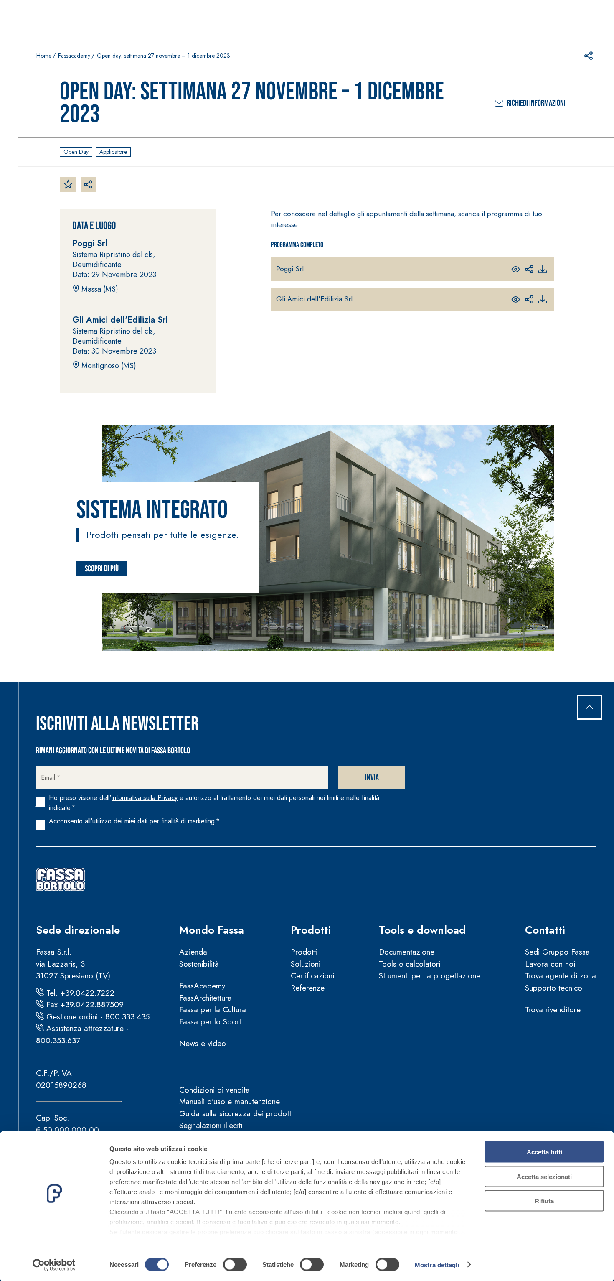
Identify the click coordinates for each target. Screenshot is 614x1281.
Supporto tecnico (553, 987)
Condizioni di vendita (214, 1089)
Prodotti (311, 929)
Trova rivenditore (553, 1009)
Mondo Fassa (211, 929)
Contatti (545, 929)
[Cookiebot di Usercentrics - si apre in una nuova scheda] (54, 1264)
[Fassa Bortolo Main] (60, 879)
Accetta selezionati (544, 1176)
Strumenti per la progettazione (429, 975)
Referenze (308, 987)
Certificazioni (312, 975)
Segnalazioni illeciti (210, 1125)
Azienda (193, 952)
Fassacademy (74, 56)
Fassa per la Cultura (212, 1009)
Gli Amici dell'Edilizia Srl (314, 299)
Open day (76, 152)
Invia (372, 778)
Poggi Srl (290, 269)
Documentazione (406, 952)
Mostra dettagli (437, 1264)
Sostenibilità (199, 964)
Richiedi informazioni (536, 103)
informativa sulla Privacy (145, 797)
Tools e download (422, 929)
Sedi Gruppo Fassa (557, 952)
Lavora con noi (550, 964)
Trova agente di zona (560, 975)
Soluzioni (305, 964)
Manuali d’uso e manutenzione (229, 1101)
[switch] (235, 1264)
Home (43, 56)
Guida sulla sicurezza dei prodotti (236, 1113)
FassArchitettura (205, 997)
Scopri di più (102, 569)
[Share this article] (588, 55)
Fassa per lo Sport (210, 1021)
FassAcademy (202, 985)
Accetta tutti (544, 1152)
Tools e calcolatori (409, 964)
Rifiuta (544, 1201)
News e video (202, 1043)
